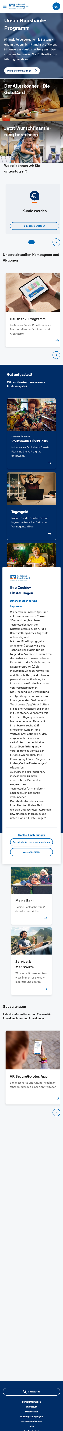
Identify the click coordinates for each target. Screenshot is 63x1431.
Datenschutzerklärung (23, 600)
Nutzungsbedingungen (31, 1416)
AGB (31, 1426)
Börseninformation (31, 1402)
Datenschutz (31, 1411)
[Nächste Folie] (56, 242)
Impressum (31, 1406)
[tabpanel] (31, 209)
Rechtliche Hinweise (31, 1421)
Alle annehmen (31, 852)
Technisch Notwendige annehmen (31, 842)
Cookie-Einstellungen (31, 835)
